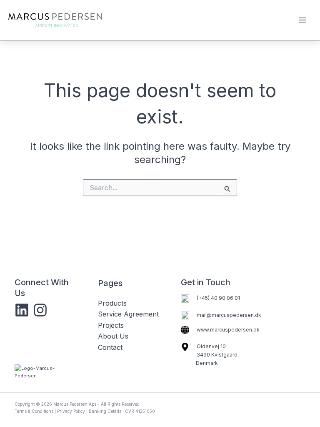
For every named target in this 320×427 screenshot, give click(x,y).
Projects (111, 325)
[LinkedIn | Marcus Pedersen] (22, 310)
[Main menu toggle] (302, 20)
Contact (110, 347)
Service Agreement (128, 314)
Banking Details (105, 411)
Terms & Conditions (34, 411)
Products (112, 303)
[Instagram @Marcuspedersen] (40, 310)
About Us (113, 336)
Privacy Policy (71, 411)
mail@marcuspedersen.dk (229, 315)
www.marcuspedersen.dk (228, 330)
